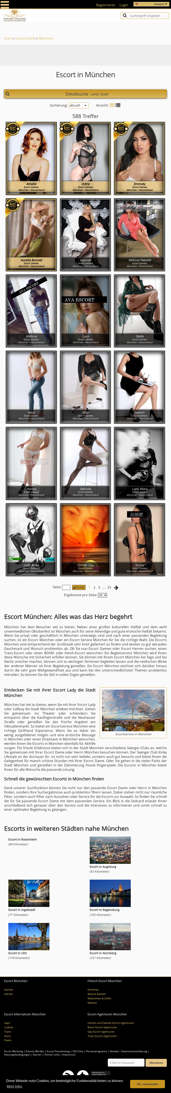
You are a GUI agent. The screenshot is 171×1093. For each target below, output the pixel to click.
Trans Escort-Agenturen (102, 1036)
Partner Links (52, 1054)
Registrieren (105, 5)
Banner (37, 1054)
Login (123, 5)
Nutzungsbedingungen (17, 1054)
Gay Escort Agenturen (101, 1031)
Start (8, 38)
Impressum (68, 1054)
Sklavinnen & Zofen (99, 998)
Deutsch (159, 4)
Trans (7, 1031)
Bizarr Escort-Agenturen (102, 1027)
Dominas (93, 989)
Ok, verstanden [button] (147, 1084)
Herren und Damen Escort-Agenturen (111, 1023)
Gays (7, 1023)
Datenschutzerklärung (134, 1051)
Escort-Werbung (13, 1051)
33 (109, 587)
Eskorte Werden (35, 1051)
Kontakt (114, 1051)
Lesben (8, 1027)
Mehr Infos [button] (14, 1086)
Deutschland (25, 38)
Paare (7, 1040)
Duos (7, 1036)
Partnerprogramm (96, 1051)
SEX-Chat (78, 1051)
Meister (92, 1003)
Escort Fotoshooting (58, 1051)
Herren (8, 994)
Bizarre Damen (97, 994)
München (46, 38)
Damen (8, 989)
